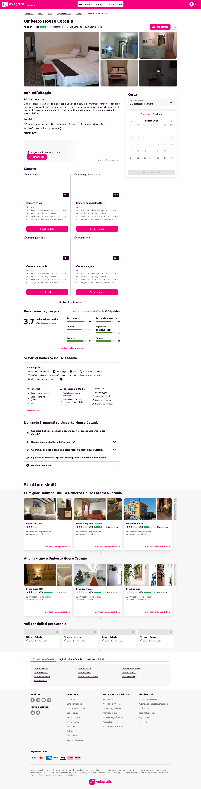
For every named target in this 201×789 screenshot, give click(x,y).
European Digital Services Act (115, 717)
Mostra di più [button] (33, 411)
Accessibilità (108, 722)
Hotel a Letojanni (41, 673)
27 (151, 158)
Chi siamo (71, 699)
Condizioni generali (75, 704)
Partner (70, 731)
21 (158, 151)
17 (131, 151)
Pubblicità (71, 726)
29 (165, 158)
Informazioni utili (110, 713)
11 (138, 144)
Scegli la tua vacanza (147, 713)
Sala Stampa (72, 735)
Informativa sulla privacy (77, 708)
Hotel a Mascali (128, 677)
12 (145, 144)
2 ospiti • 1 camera (114, 4)
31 (131, 165)
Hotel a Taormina (41, 669)
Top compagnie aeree (148, 699)
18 (138, 151)
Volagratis (29, 14)
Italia (50, 14)
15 (165, 144)
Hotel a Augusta (84, 673)
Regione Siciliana (64, 14)
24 (131, 158)
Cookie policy (72, 713)
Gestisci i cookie (73, 717)
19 (145, 151)
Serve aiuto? (108, 699)
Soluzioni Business (75, 740)
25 (138, 158)
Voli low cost (144, 708)
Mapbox (102, 160)
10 (131, 144)
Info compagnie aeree (112, 708)
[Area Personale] (193, 4)
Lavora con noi (73, 722)
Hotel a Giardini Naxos (131, 669)
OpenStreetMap (114, 160)
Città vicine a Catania (43, 659)
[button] (61, 59)
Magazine (143, 722)
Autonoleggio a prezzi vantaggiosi (153, 704)
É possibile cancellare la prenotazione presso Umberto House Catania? (68, 457)
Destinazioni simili (95, 659)
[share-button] (174, 26)
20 (151, 151)
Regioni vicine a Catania (70, 659)
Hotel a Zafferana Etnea (88, 677)
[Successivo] (172, 120)
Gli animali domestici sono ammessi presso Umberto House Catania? (67, 450)
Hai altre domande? (41, 465)
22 (165, 151)
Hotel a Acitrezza (129, 673)
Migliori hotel (144, 717)
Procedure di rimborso (112, 704)
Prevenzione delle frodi (113, 726)
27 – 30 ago (98, 4)
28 (158, 158)
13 (151, 144)
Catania (87, 4)
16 (172, 144)
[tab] (43, 659)
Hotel (40, 14)
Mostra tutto (31, 133)
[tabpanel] (100, 675)
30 (172, 158)
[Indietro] (131, 120)
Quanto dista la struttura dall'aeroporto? (53, 442)
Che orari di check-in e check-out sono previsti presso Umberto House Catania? (68, 432)
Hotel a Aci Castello (42, 677)
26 (145, 158)
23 (172, 151)
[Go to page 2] (100, 553)
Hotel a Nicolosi (40, 681)
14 (158, 144)
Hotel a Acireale (84, 669)
